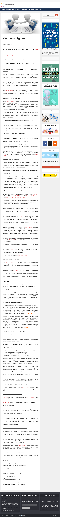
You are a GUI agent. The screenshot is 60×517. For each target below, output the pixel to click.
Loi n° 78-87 (5, 397)
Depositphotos (11, 510)
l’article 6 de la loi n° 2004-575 (14, 47)
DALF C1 (17, 1)
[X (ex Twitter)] (50, 143)
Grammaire (8, 9)
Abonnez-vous (25, 507)
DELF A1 (2, 1)
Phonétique (31, 9)
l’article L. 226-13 (30, 195)
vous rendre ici (27, 327)
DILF (25, 1)
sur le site (30, 313)
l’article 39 (12, 249)
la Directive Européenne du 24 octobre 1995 (15, 197)
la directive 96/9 (11, 239)
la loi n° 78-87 (35, 194)
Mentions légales (13, 515)
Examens (3, 9)
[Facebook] (45, 143)
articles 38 (21, 216)
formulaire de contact (22, 255)
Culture (36, 9)
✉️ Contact (23, 515)
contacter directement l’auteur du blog (15, 423)
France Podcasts (9, 90)
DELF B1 (10, 1)
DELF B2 (13, 1)
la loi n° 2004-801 (15, 195)
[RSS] (55, 143)
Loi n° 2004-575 (6, 402)
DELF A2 (6, 1)
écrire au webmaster (11, 55)
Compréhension (16, 9)
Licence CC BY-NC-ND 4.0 (5, 515)
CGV (17, 515)
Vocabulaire (24, 9)
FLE (40, 9)
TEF (29, 1)
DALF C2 (21, 1)
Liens (20, 515)
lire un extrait (52, 54)
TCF (27, 1)
